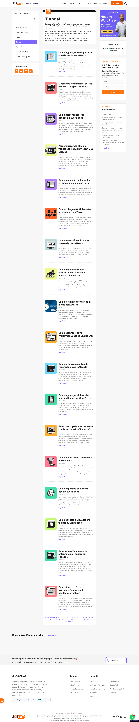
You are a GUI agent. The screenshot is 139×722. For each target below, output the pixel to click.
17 (53, 619)
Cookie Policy (114, 685)
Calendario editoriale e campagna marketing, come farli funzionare (113, 142)
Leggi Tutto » (62, 71)
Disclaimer (113, 693)
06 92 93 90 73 (118, 660)
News (18, 37)
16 (50, 619)
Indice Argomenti (22, 32)
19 (59, 619)
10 (77, 617)
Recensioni (20, 47)
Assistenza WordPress (97, 685)
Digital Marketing (22, 52)
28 (88, 619)
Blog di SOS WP (75, 681)
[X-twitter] (31, 71)
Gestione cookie (134, 720)
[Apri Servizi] (75, 3)
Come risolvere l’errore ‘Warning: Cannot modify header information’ (72, 590)
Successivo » (69, 621)
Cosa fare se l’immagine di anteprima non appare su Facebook (72, 554)
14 (89, 617)
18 (56, 619)
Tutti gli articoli (21, 27)
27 (85, 619)
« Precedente (50, 617)
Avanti (113, 92)
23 (72, 619)
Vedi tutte (52, 635)
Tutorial (18, 42)
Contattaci (93, 693)
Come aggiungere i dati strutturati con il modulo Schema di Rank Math (71, 272)
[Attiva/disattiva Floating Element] (132, 717)
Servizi (92, 681)
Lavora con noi (95, 697)
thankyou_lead (107, 114)
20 (62, 619)
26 (82, 619)
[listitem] (31, 688)
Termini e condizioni (117, 689)
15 (92, 617)
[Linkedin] (26, 71)
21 (65, 619)
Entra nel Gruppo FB (76, 693)
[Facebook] (16, 71)
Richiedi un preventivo (97, 689)
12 (83, 617)
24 (75, 619)
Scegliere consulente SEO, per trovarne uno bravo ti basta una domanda (112, 130)
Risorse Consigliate (23, 57)
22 (69, 619)
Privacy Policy (114, 681)
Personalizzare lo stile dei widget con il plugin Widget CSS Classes (76, 149)
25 (78, 619)
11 (80, 617)
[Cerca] (34, 19)
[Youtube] (21, 71)
